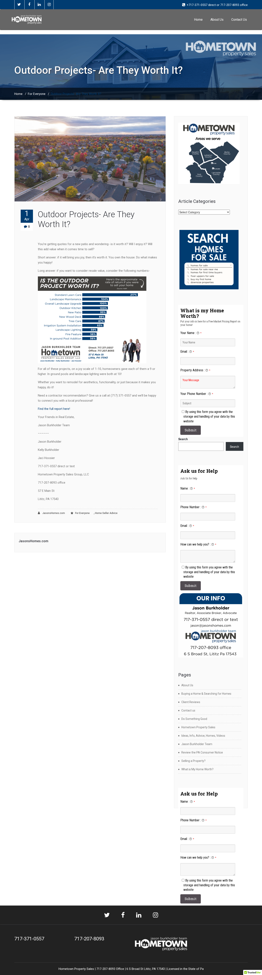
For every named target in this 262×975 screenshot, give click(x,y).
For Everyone (36, 94)
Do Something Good (194, 718)
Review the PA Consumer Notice (202, 752)
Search (183, 439)
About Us (217, 20)
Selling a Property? (193, 760)
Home (198, 20)
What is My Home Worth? (197, 769)
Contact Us (239, 20)
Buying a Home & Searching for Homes (206, 693)
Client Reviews (190, 702)
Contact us (188, 710)
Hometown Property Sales (198, 727)
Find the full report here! (54, 409)
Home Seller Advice (106, 513)
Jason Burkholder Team (196, 744)
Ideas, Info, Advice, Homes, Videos (203, 735)
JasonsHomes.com (53, 513)
